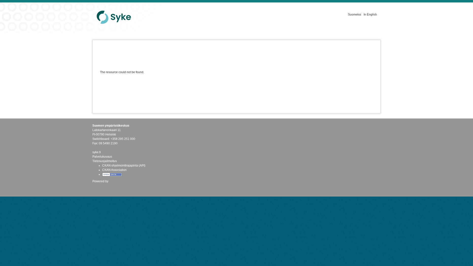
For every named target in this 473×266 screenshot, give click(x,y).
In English (370, 14)
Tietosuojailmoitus (104, 161)
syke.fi (96, 152)
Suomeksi (354, 14)
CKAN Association (114, 170)
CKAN (100, 186)
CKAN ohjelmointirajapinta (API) (123, 165)
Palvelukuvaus (102, 156)
